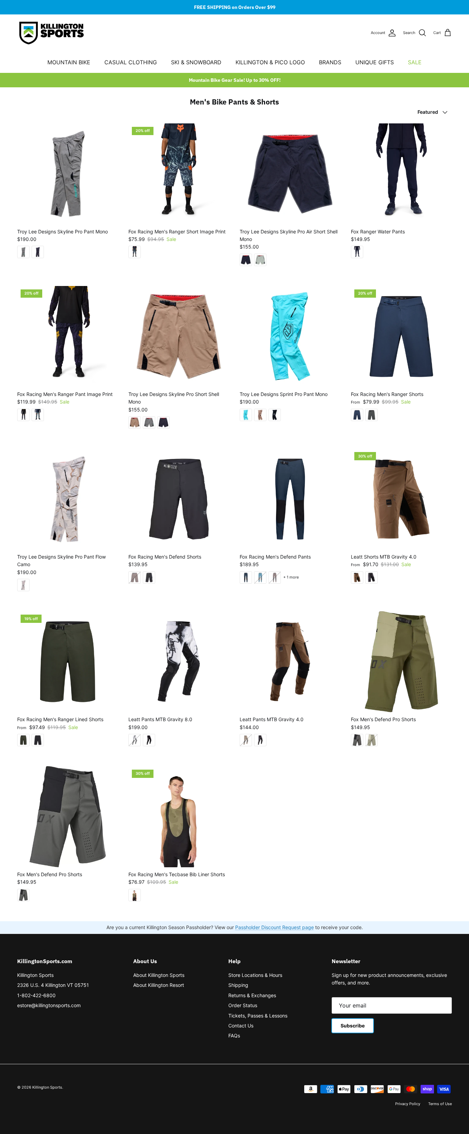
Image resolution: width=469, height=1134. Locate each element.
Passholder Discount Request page (274, 927)
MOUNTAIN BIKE (68, 62)
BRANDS (330, 62)
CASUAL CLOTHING (130, 62)
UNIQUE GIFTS (374, 62)
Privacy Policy (407, 1103)
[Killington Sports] (51, 33)
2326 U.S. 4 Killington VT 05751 (53, 985)
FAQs (234, 1035)
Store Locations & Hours (255, 975)
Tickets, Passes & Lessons (257, 1016)
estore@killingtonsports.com (49, 1005)
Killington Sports (35, 975)
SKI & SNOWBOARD (196, 62)
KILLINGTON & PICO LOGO (270, 62)
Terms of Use (440, 1103)
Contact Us (240, 1025)
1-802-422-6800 (36, 995)
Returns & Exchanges (252, 995)
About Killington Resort (158, 985)
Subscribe (353, 1025)
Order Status (242, 1005)
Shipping (238, 985)
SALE (415, 62)
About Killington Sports (158, 975)
